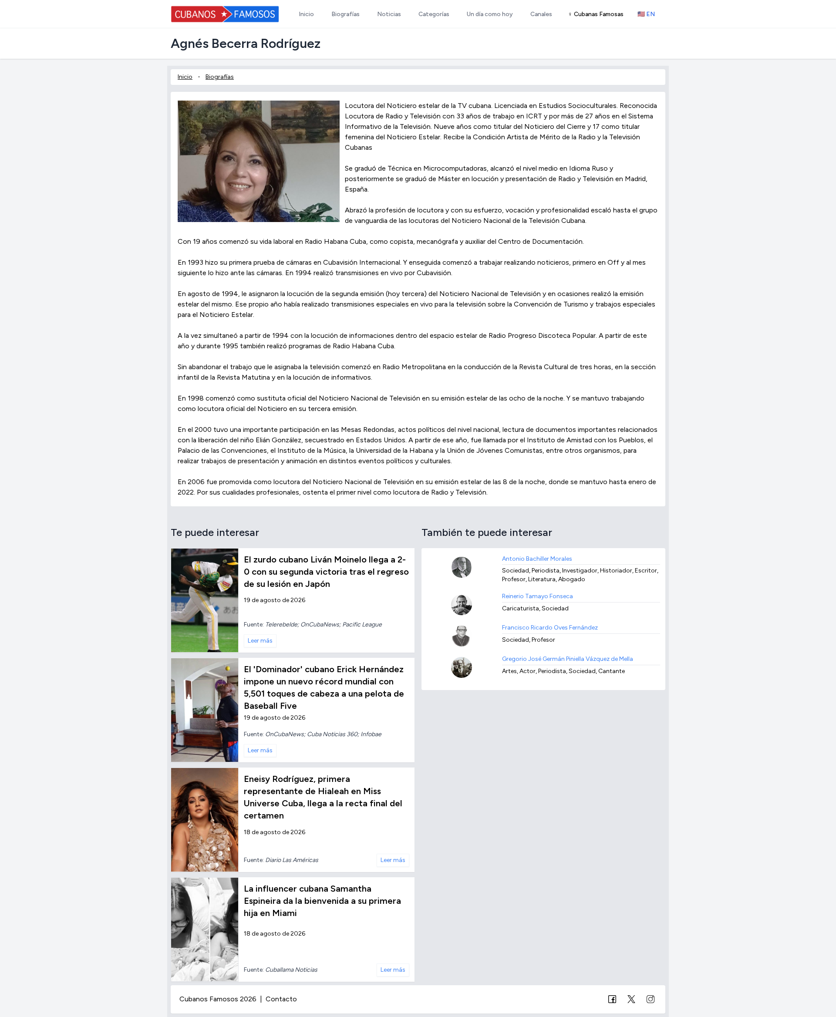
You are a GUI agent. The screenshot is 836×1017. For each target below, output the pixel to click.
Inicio (185, 77)
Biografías (220, 77)
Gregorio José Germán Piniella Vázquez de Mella (567, 659)
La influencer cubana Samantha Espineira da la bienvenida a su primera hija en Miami (322, 900)
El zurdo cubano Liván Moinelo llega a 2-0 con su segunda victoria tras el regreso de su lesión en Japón (326, 571)
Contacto (281, 999)
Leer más (260, 640)
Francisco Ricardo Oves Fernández (550, 627)
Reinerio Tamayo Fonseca (537, 596)
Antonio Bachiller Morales (537, 558)
